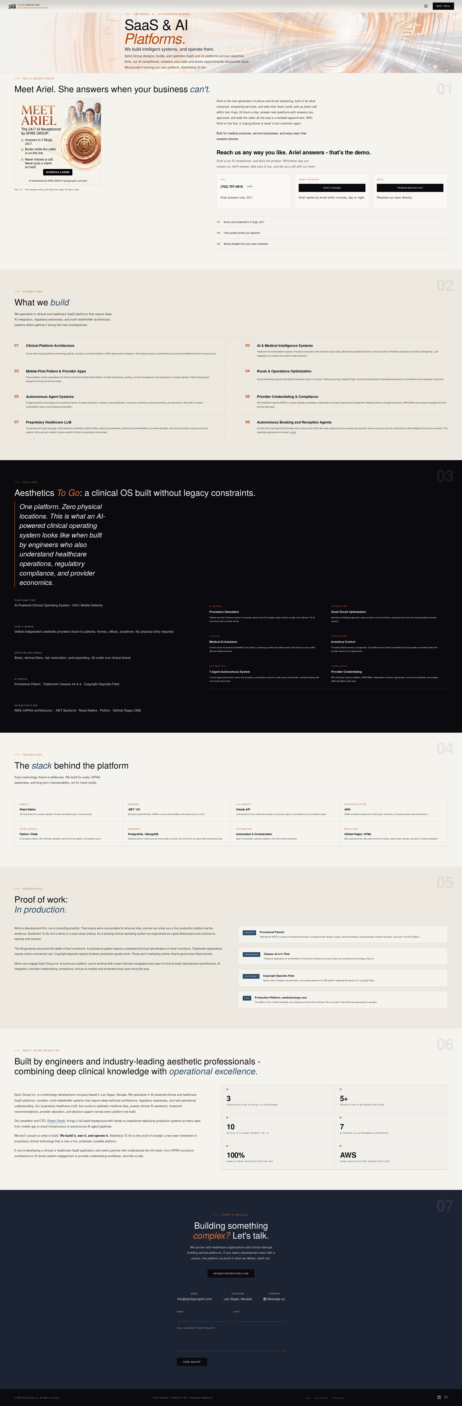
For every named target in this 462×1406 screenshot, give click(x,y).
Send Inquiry (192, 1361)
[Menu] (426, 6)
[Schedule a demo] (58, 172)
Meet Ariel (443, 6)
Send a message (332, 187)
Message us (276, 1299)
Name (180, 1311)
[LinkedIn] (439, 1397)
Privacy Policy (338, 1398)
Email (237, 1311)
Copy (250, 186)
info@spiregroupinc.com (410, 187)
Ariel (293, 432)
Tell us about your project (196, 1328)
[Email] (446, 1397)
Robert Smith (56, 1120)
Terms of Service (321, 1398)
